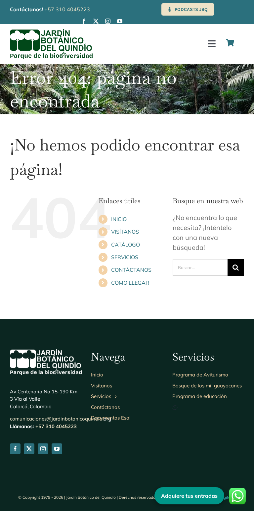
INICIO (119, 219)
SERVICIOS (124, 257)
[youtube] (119, 21)
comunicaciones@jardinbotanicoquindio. (57, 419)
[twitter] (96, 21)
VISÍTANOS (125, 231)
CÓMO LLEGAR (130, 282)
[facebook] (84, 21)
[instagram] (107, 21)
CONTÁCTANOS (131, 269)
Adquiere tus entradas (189, 495)
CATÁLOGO (125, 244)
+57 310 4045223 (67, 9)
